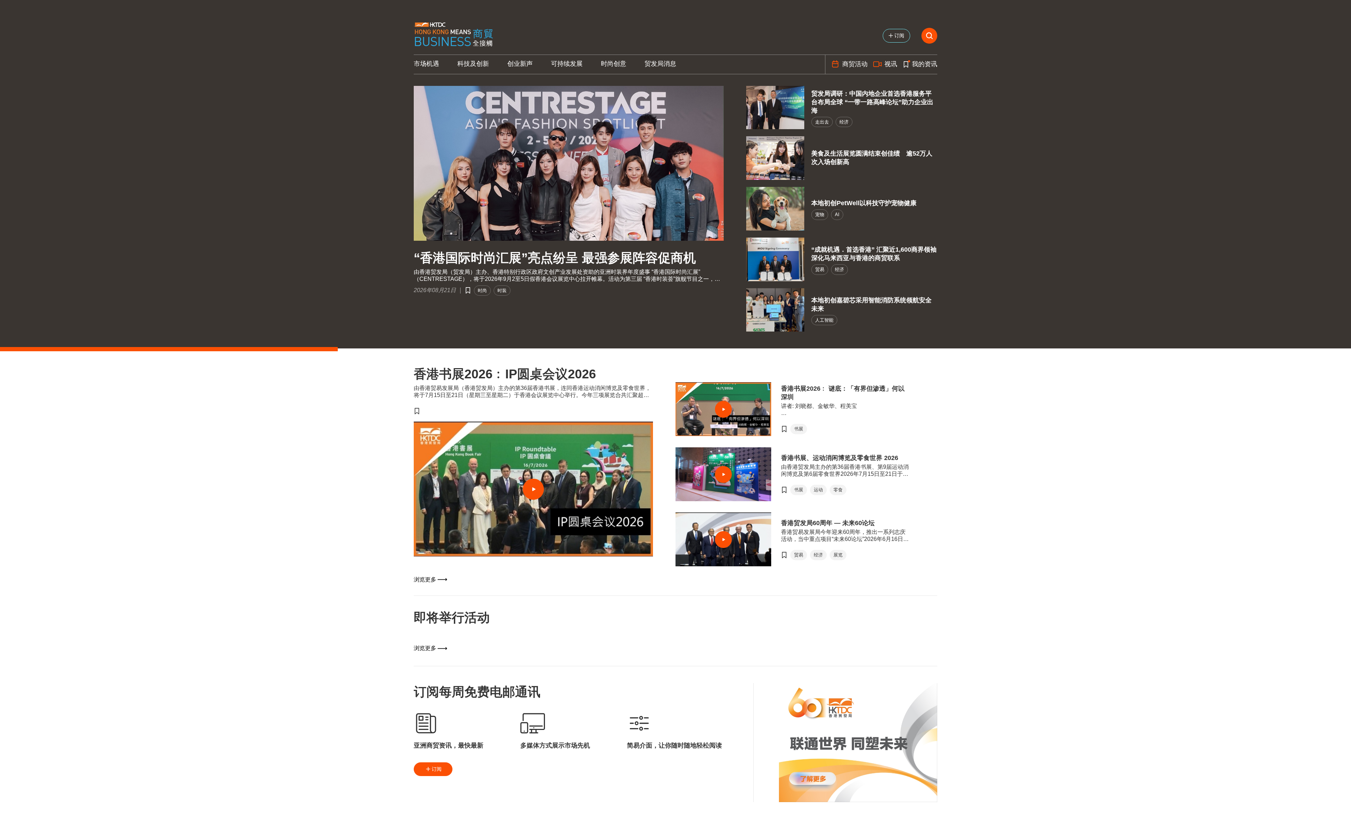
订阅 (437, 769)
